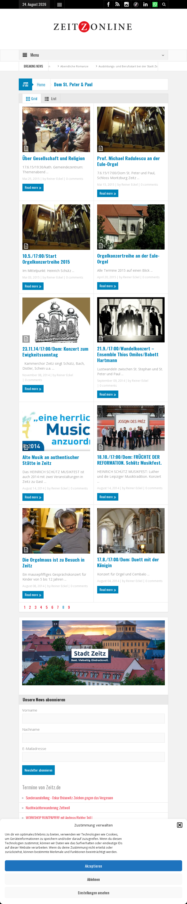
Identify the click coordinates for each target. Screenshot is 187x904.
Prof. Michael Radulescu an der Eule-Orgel (128, 161)
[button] (179, 825)
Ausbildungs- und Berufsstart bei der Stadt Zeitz (107, 66)
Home (41, 84)
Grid (33, 98)
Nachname (31, 729)
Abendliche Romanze (52, 66)
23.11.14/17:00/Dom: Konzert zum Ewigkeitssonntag (55, 351)
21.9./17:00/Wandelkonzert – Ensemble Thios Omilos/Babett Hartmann (128, 354)
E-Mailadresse (34, 748)
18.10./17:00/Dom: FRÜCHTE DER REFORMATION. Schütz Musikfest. (129, 459)
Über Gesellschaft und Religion (53, 158)
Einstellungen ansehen (93, 892)
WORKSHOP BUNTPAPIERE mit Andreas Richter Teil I (59, 817)
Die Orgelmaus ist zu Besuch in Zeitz (53, 562)
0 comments (74, 179)
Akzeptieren (93, 866)
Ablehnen (93, 879)
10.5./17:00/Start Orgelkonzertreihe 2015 (46, 258)
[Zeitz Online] (93, 26)
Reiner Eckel (55, 179)
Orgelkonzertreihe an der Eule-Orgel (128, 258)
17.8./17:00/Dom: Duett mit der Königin (128, 562)
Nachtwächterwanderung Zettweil (48, 807)
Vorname (29, 710)
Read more (32, 187)
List (53, 98)
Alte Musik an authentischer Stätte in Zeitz (50, 460)
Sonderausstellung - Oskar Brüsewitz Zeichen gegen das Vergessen (69, 797)
